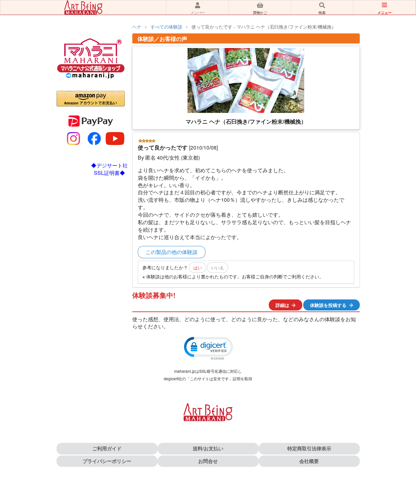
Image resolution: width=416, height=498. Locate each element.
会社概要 (309, 461)
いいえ (217, 267)
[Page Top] (404, 465)
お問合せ (208, 461)
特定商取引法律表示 (309, 448)
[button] (208, 347)
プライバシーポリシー (107, 461)
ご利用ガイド (107, 448)
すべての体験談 (166, 26)
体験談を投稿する (328, 305)
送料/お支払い (208, 448)
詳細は (282, 305)
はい (197, 267)
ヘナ (136, 26)
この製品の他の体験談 (172, 252)
